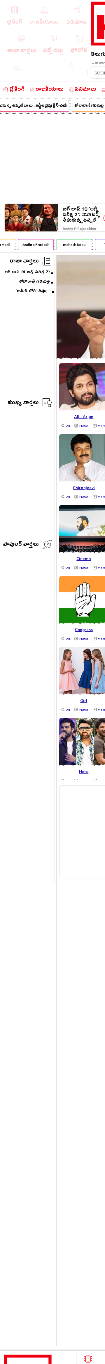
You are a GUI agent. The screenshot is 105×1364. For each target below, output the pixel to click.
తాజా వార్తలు (24, 262)
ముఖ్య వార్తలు (23, 403)
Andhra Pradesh (34, 244)
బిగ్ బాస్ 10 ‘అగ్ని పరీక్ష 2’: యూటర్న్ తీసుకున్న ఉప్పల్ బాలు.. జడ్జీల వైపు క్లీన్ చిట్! (81, 214)
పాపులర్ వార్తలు (21, 545)
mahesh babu (73, 244)
